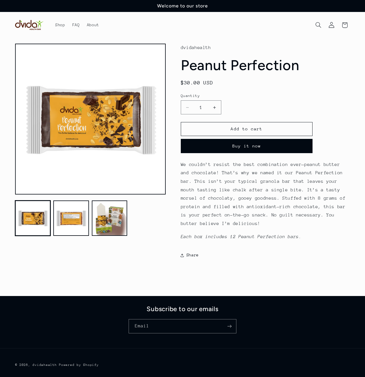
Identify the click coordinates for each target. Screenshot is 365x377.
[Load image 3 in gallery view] (109, 218)
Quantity (190, 96)
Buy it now (246, 145)
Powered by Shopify (79, 365)
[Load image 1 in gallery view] (32, 218)
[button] (318, 25)
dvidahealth (45, 365)
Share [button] (192, 255)
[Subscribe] (229, 326)
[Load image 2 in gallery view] (71, 218)
